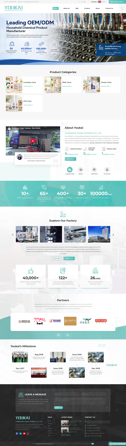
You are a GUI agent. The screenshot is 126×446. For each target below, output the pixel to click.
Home (55, 8)
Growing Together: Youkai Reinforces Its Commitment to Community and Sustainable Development (75, 422)
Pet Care (27, 101)
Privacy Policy (75, 443)
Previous (12, 235)
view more (56, 258)
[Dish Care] (53, 85)
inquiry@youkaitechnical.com (31, 1)
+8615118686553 (96, 428)
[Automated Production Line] (74, 234)
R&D (77, 8)
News (98, 8)
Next (113, 235)
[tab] (70, 171)
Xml (70, 443)
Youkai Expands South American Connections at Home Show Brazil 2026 (75, 428)
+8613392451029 (96, 430)
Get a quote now (116, 1)
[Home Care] (91, 85)
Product (87, 8)
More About (70, 159)
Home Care (106, 82)
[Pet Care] (14, 103)
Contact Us (109, 8)
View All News (65, 435)
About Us (66, 8)
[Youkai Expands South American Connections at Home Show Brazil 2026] (65, 430)
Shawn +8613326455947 (96, 435)
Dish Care (66, 82)
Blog (49, 435)
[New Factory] (98, 234)
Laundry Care (29, 82)
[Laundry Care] (14, 85)
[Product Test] (50, 234)
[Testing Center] (26, 234)
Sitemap (66, 443)
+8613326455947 (12, 1)
